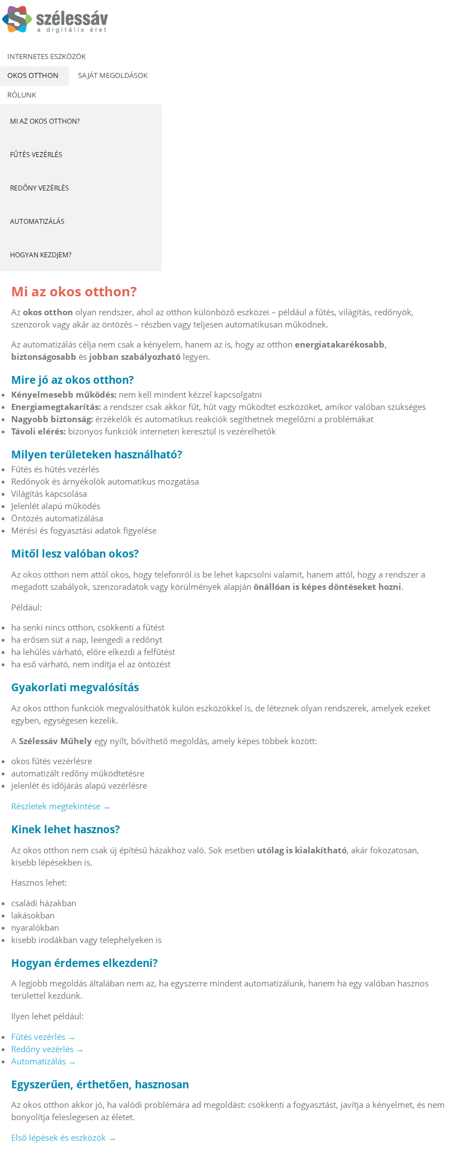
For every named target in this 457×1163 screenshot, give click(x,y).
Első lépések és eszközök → (63, 1137)
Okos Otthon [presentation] (33, 75)
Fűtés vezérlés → (43, 1036)
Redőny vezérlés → (47, 1048)
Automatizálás (37, 221)
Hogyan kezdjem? (40, 255)
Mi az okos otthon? (45, 121)
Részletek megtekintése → (61, 806)
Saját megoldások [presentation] (113, 75)
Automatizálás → (43, 1061)
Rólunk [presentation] (21, 95)
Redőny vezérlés (39, 188)
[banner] (69, 23)
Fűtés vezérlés (36, 154)
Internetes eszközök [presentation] (46, 56)
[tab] (48, 56)
